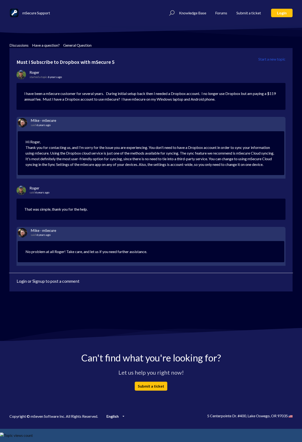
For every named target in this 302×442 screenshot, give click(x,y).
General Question (77, 45)
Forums (221, 13)
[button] (171, 13)
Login (282, 13)
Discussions (19, 45)
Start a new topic (271, 59)
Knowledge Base (192, 13)
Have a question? (46, 45)
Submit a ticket (248, 13)
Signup (38, 281)
